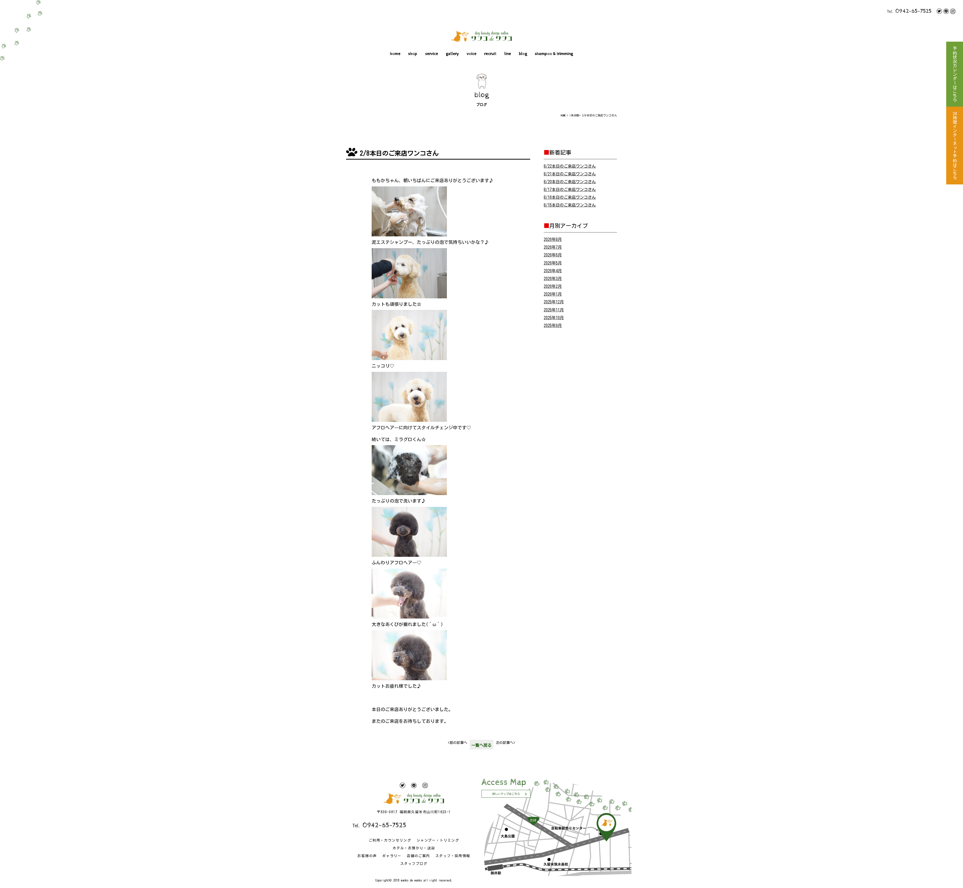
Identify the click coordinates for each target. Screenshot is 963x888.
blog (523, 53)
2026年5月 (553, 263)
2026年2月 (553, 286)
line (507, 53)
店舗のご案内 (418, 856)
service (431, 53)
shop (412, 53)
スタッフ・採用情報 (452, 856)
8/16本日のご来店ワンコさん (570, 197)
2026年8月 (553, 239)
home (395, 53)
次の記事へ (505, 742)
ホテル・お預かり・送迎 (413, 848)
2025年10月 (554, 318)
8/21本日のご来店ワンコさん (570, 174)
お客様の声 (367, 856)
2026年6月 (553, 255)
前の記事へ (457, 742)
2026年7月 (553, 247)
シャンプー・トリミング (438, 840)
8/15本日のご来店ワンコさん (570, 205)
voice (471, 53)
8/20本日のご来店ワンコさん (570, 182)
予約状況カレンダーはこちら (954, 74)
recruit (490, 53)
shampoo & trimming (554, 53)
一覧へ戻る (481, 745)
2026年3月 (553, 279)
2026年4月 (553, 271)
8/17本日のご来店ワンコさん (570, 189)
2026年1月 (553, 294)
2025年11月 (554, 310)
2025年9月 (553, 325)
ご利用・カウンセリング (390, 840)
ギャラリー (392, 856)
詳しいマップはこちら (506, 793)
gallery (452, 53)
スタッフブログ (413, 863)
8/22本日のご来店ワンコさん (570, 166)
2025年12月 (554, 302)
